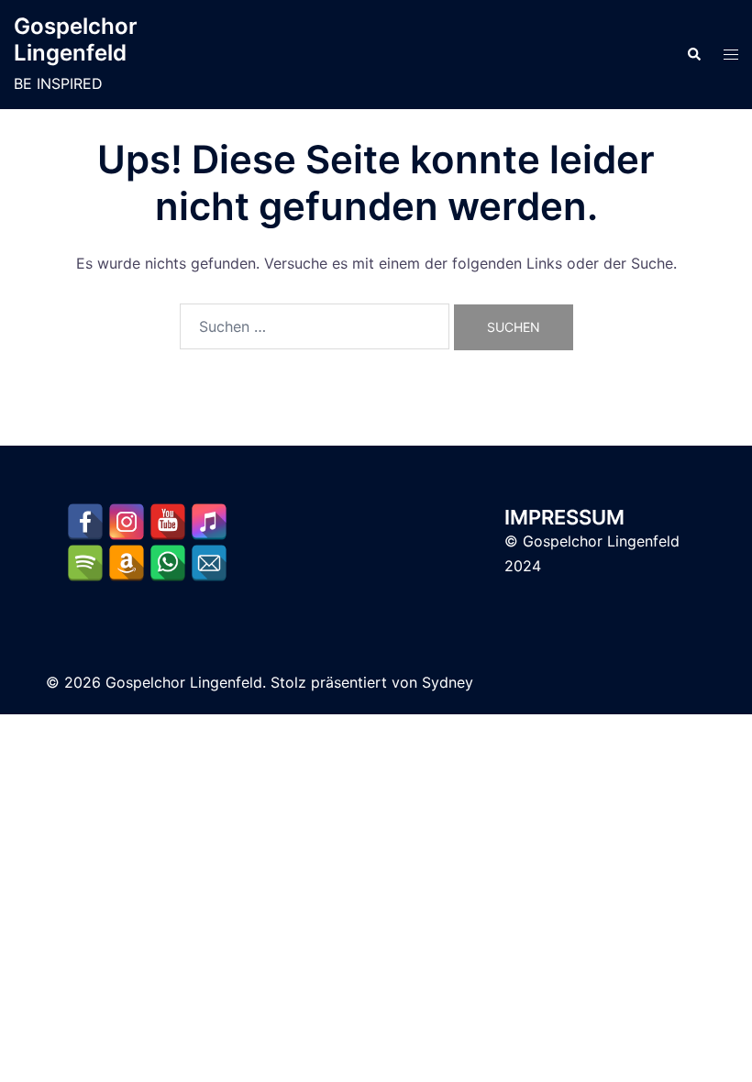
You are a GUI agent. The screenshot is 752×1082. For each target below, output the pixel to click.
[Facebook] (85, 521)
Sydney (447, 682)
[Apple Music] (209, 521)
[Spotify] (85, 563)
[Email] (209, 563)
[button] (693, 55)
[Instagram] (126, 521)
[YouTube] (167, 521)
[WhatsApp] (167, 563)
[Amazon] (126, 563)
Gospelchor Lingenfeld (76, 39)
